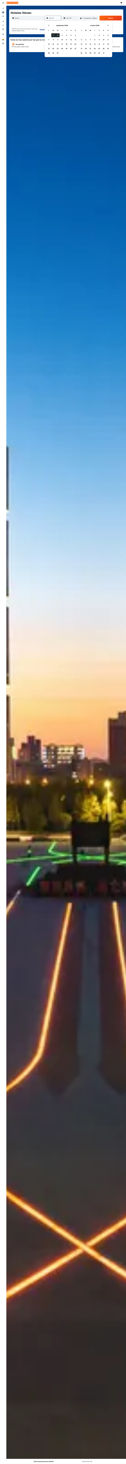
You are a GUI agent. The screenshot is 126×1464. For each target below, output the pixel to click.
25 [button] (66, 48)
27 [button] (75, 48)
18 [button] (66, 44)
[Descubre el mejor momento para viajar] (3, 29)
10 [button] (62, 40)
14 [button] (49, 44)
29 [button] (53, 53)
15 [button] (53, 44)
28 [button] (49, 53)
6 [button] (75, 35)
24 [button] (62, 48)
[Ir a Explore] (3, 21)
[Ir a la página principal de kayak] (12, 3)
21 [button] (49, 48)
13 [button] (75, 40)
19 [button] (71, 44)
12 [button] (71, 40)
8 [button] (53, 40)
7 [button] (48, 40)
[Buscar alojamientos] (3, 12)
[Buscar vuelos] (3, 8)
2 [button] (57, 35)
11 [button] (66, 40)
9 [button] (57, 40)
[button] (3, 3)
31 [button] (103, 53)
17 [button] (62, 44)
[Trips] (3, 34)
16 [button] (57, 44)
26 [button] (71, 48)
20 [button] (75, 44)
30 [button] (58, 53)
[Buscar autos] (3, 16)
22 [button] (53, 48)
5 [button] (81, 40)
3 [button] (62, 35)
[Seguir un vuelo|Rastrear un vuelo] (3, 25)
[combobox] (29, 18)
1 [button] (94, 35)
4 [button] (66, 35)
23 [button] (57, 48)
